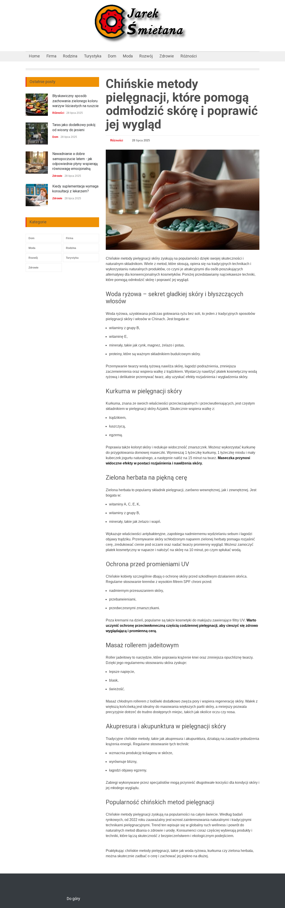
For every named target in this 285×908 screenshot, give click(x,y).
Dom (112, 56)
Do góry (73, 898)
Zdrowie (166, 56)
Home (34, 56)
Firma (51, 56)
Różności (189, 56)
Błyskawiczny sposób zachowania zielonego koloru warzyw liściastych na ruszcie (75, 101)
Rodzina (70, 56)
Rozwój (146, 56)
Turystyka (92, 56)
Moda (128, 56)
